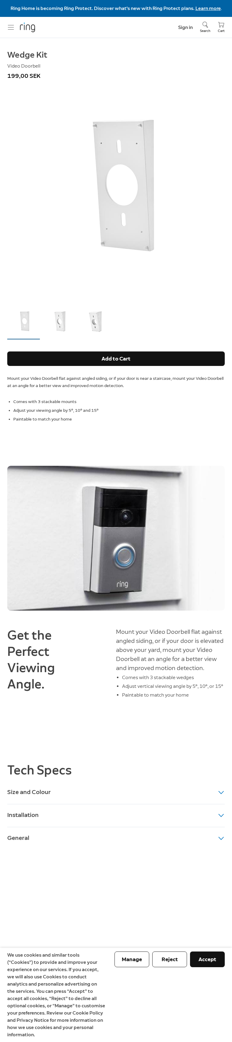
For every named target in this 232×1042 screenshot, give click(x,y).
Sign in (185, 27)
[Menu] (10, 27)
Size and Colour (29, 792)
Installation (23, 814)
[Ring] (27, 27)
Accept (207, 959)
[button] (23, 322)
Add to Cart (116, 358)
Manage (132, 959)
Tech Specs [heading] (39, 770)
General (18, 837)
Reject (170, 959)
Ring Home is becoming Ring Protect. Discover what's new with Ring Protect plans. (103, 8)
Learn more (208, 8)
